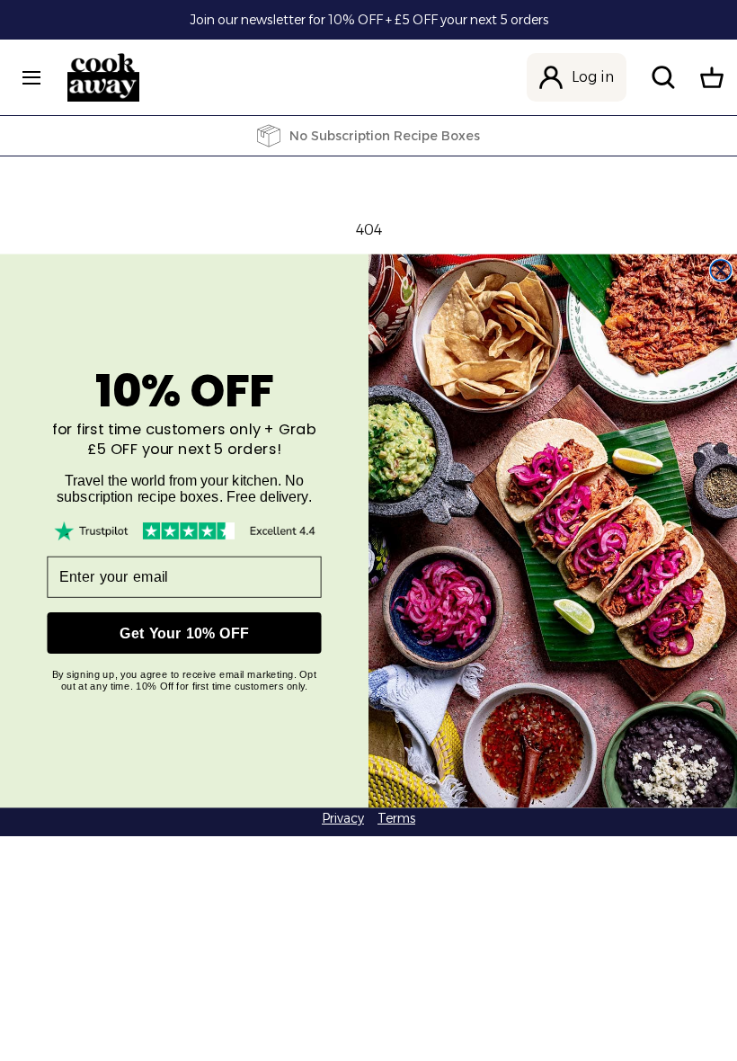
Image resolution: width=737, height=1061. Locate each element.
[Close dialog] (720, 270)
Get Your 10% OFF (184, 632)
